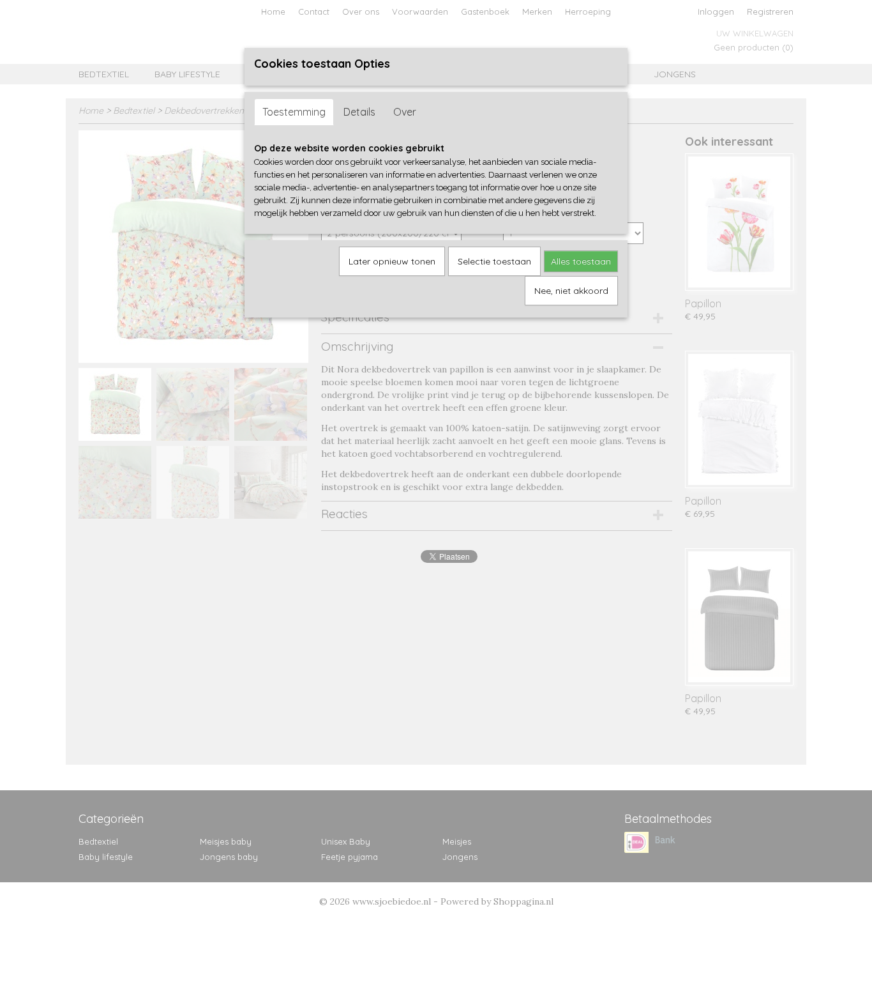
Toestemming (294, 111)
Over (404, 111)
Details (359, 111)
